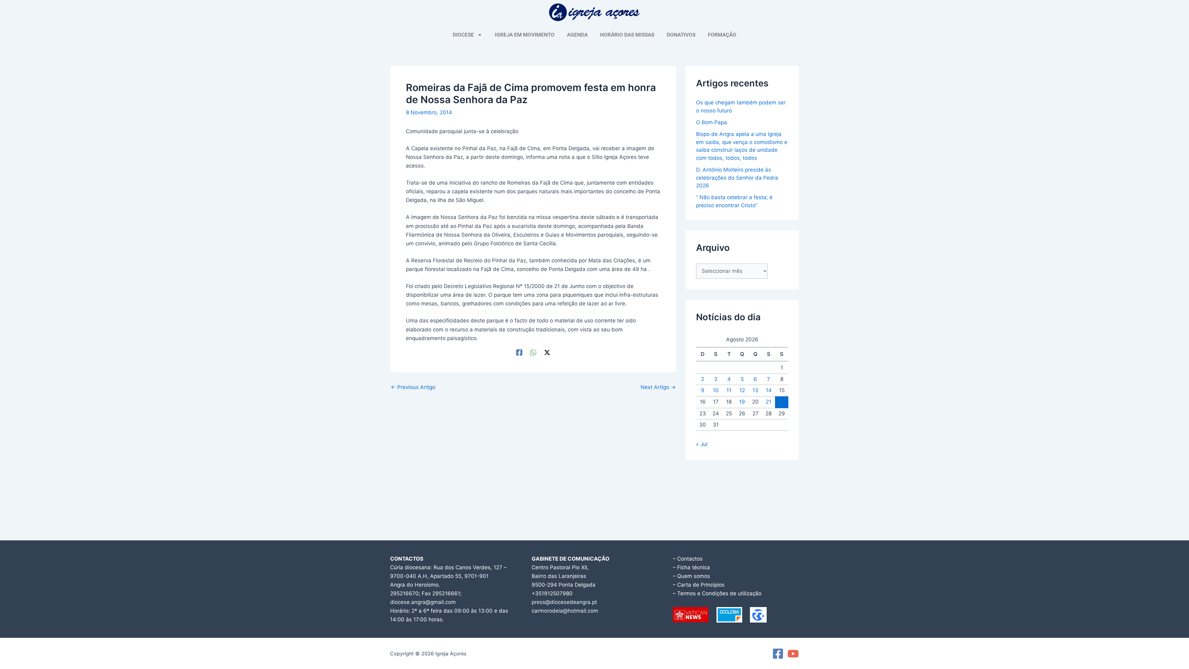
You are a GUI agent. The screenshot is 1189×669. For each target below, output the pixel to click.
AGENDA (577, 35)
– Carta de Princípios (699, 585)
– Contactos (688, 559)
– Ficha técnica (691, 567)
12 (742, 390)
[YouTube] (793, 653)
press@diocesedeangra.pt (564, 602)
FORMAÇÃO (722, 35)
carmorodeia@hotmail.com (565, 611)
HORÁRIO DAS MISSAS (627, 35)
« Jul (702, 444)
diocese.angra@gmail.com (423, 602)
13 (755, 390)
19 (742, 402)
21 (768, 402)
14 (769, 390)
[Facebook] (519, 352)
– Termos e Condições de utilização (717, 593)
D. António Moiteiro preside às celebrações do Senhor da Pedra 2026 (737, 178)
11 (728, 390)
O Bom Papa (711, 122)
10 (716, 390)
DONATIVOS (681, 35)
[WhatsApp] (533, 352)
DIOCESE (463, 35)
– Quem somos (691, 576)
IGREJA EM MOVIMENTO (525, 35)
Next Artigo (658, 387)
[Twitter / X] (547, 352)
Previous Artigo (413, 387)
